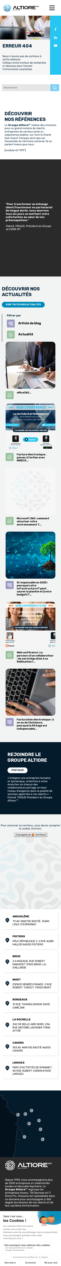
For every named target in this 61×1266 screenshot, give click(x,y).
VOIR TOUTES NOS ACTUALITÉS (23, 304)
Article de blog (29, 323)
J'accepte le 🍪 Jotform (30, 834)
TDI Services (37, 1192)
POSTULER (17, 770)
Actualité (25, 334)
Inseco (24, 1192)
